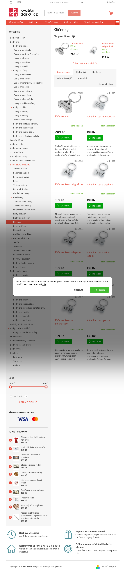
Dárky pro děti (19, 107)
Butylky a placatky (21, 258)
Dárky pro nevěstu (22, 95)
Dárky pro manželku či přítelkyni (28, 82)
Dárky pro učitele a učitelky (25, 123)
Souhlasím (100, 289)
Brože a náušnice (21, 238)
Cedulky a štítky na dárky (21, 324)
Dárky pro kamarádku (23, 99)
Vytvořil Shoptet (109, 566)
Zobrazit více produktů (83, 63)
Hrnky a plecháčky (21, 218)
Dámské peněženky (23, 201)
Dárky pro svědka (22, 62)
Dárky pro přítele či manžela (26, 54)
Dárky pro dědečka (22, 50)
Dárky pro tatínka (22, 66)
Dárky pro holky (21, 115)
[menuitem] (16, 22)
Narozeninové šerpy (23, 119)
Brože (17, 242)
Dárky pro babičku (22, 78)
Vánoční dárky (16, 140)
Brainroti (17, 365)
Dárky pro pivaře (20, 275)
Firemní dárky (16, 336)
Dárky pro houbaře (21, 316)
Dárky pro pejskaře (22, 320)
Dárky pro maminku (22, 74)
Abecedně (82, 78)
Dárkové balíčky (17, 37)
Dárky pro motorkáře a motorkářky (29, 307)
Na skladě (20, 396)
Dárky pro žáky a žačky (23, 132)
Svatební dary (16, 152)
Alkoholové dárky (21, 193)
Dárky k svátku (16, 144)
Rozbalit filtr (26, 402)
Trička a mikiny (20, 168)
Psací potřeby (19, 226)
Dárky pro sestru (21, 86)
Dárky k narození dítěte (20, 344)
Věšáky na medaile (21, 254)
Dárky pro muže (20, 46)
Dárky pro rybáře (21, 295)
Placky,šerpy (19, 230)
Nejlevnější (81, 72)
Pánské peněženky (22, 205)
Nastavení (79, 289)
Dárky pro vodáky (21, 312)
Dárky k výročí (16, 348)
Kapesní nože (19, 267)
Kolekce (14, 353)
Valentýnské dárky (18, 156)
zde (44, 284)
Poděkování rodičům (22, 234)
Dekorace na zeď (21, 172)
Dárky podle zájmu (18, 271)
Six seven (17, 361)
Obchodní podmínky (59, 2)
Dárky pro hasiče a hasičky (25, 332)
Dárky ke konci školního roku (23, 160)
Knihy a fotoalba (20, 189)
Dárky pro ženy (20, 70)
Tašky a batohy (20, 185)
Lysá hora (17, 357)
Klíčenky (17, 222)
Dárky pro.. (15, 42)
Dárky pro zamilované (23, 127)
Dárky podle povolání (19, 328)
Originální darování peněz (24, 209)
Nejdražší (97, 72)
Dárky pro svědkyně (23, 91)
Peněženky (18, 197)
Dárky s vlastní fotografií (24, 263)
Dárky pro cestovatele (23, 304)
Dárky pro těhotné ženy (25, 103)
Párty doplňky (19, 213)
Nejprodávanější (64, 78)
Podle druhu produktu (20, 164)
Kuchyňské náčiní (21, 177)
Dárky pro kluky (21, 111)
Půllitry (16, 181)
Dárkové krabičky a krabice (22, 340)
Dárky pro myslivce (22, 299)
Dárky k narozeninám (19, 148)
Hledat (74, 12)
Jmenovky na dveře (22, 250)
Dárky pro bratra (21, 58)
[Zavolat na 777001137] (13, 2)
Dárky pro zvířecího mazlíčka (26, 136)
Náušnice (18, 246)
